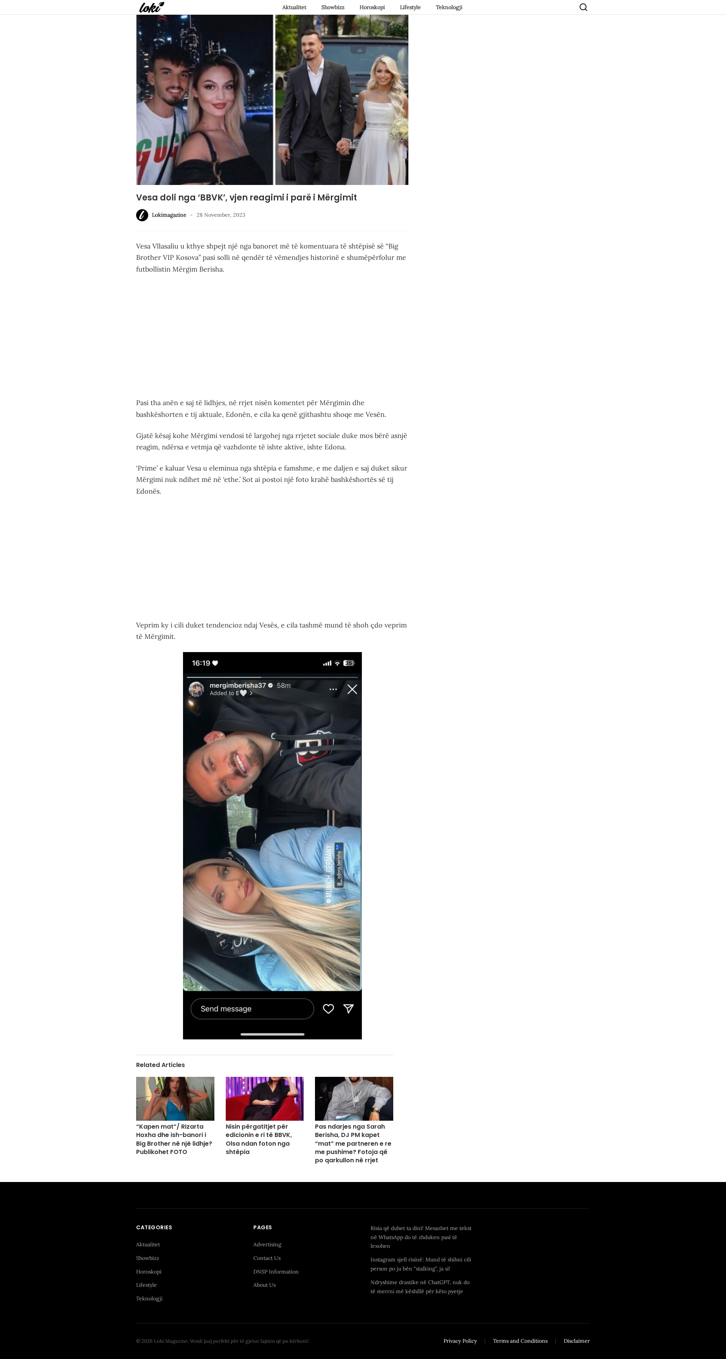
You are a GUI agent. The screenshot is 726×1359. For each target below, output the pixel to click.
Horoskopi (372, 7)
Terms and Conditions (520, 1340)
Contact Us (267, 1258)
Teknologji (449, 7)
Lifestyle (410, 7)
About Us (264, 1284)
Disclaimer (577, 1340)
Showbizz (332, 7)
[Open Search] (583, 7)
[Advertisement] (272, 337)
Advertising (267, 1244)
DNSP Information (276, 1271)
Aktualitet (294, 7)
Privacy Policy (460, 1340)
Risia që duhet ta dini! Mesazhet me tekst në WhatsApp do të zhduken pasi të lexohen (421, 1237)
